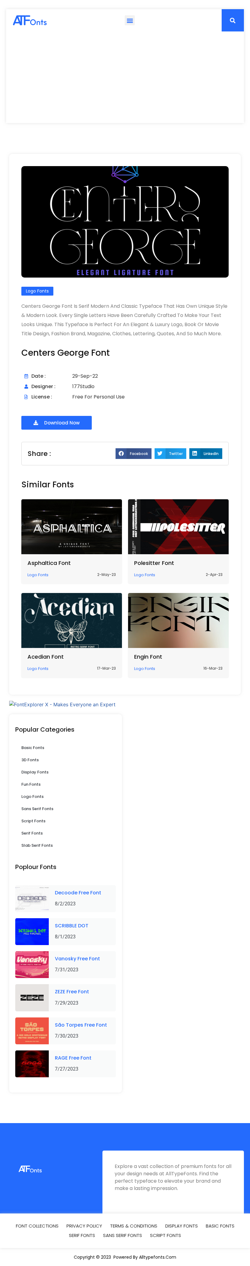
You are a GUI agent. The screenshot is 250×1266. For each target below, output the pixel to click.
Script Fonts (33, 821)
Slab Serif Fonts (37, 845)
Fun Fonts (31, 784)
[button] (130, 20)
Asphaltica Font (49, 563)
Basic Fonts (32, 748)
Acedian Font (45, 656)
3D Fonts (30, 760)
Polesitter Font (154, 563)
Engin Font (148, 656)
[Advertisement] (125, 77)
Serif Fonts (32, 833)
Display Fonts (34, 772)
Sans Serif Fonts (37, 809)
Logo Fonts (32, 796)
